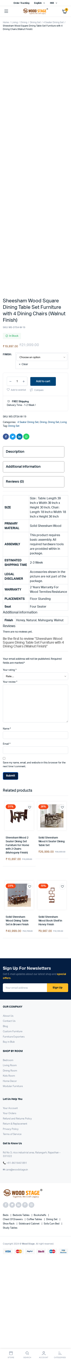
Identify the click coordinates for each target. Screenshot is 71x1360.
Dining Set (35, 22)
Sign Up (57, 655)
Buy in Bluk (9, 710)
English (38, 3)
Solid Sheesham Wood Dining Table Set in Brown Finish (17, 589)
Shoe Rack (9, 891)
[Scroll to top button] (65, 1345)
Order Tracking (21, 3)
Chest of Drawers (13, 887)
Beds (6, 883)
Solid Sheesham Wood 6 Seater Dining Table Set (51, 509)
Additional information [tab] (23, 306)
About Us (8, 684)
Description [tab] (15, 291)
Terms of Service (12, 802)
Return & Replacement (15, 792)
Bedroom (8, 728)
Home (6, 22)
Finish (7, 194)
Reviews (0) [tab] (15, 321)
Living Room (10, 733)
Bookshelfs (40, 883)
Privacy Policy (11, 797)
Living (15, 22)
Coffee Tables (35, 887)
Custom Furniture (12, 699)
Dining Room (10, 738)
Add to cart (43, 221)
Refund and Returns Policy (17, 786)
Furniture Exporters (14, 705)
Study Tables (10, 896)
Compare (39, 230)
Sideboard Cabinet (29, 891)
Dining (23, 22)
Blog (5, 694)
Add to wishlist (18, 230)
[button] (9, 93)
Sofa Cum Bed (52, 891)
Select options (9, 541)
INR (52, 3)
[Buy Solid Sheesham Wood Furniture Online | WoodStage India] (35, 11)
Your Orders (9, 781)
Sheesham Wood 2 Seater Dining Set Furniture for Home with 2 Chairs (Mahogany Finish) (17, 513)
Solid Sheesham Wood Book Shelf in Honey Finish (50, 589)
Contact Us (9, 689)
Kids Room (9, 744)
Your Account (10, 776)
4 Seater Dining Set (53, 22)
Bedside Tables (21, 883)
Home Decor (10, 749)
